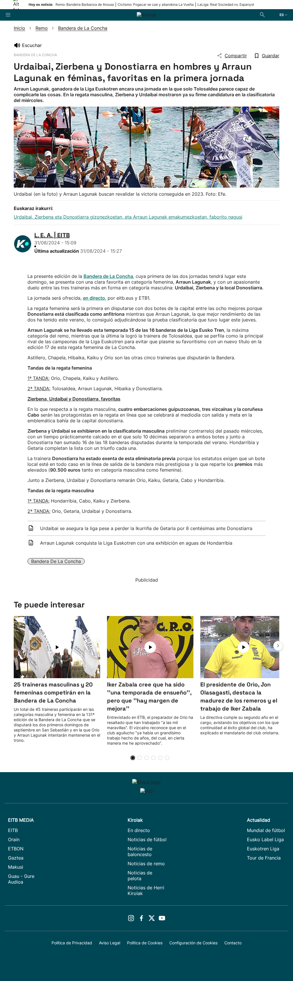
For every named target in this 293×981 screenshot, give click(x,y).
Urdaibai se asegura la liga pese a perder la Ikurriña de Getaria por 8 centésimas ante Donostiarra (146, 528)
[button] (278, 646)
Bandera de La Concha (56, 561)
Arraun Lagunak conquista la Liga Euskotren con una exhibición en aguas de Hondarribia (136, 543)
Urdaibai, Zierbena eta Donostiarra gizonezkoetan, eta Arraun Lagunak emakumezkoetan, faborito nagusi (128, 217)
